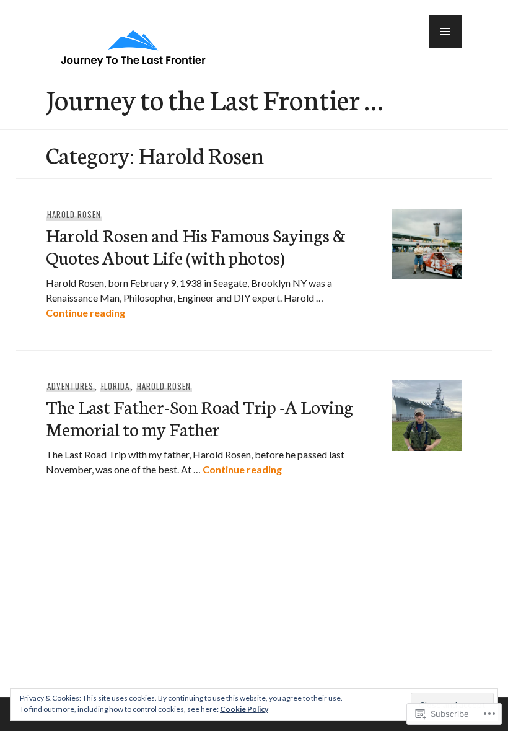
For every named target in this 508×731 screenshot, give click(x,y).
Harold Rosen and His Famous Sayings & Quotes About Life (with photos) (196, 245)
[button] (445, 31)
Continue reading (85, 312)
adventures (70, 386)
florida (115, 386)
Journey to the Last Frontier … (214, 98)
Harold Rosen (74, 214)
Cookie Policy (244, 709)
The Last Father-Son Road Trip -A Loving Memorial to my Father (199, 417)
